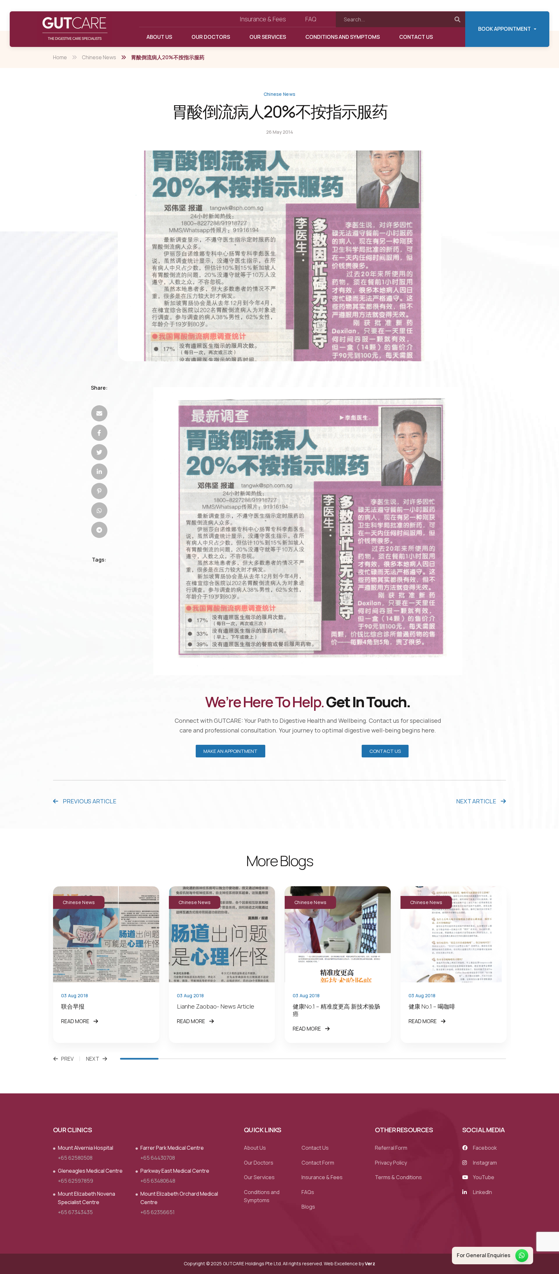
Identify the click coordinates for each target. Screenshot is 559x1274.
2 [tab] (178, 1059)
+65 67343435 (75, 1212)
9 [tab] (448, 1059)
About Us (159, 36)
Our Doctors (211, 36)
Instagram (484, 1162)
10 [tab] (486, 1059)
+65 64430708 (157, 1157)
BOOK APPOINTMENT (504, 28)
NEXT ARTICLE (477, 801)
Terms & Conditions (398, 1177)
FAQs (307, 1192)
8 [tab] (409, 1059)
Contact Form (317, 1162)
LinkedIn (482, 1192)
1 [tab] (139, 1059)
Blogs (308, 1207)
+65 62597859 (75, 1180)
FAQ (310, 19)
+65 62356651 (157, 1212)
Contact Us (416, 36)
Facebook (484, 1147)
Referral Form (391, 1147)
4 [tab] (255, 1059)
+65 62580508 (75, 1157)
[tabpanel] (106, 965)
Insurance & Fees (263, 19)
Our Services (267, 36)
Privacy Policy (391, 1162)
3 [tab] (216, 1059)
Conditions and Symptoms (342, 36)
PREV (67, 1059)
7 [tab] (371, 1059)
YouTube (483, 1177)
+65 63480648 (157, 1180)
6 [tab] (332, 1059)
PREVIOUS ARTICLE (88, 801)
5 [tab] (293, 1059)
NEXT (92, 1059)
